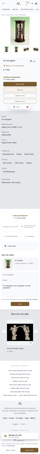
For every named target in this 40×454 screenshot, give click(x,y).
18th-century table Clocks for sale (20, 385)
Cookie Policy (11, 445)
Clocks (16, 15)
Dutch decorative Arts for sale (20, 392)
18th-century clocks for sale (20, 377)
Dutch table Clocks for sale (28, 395)
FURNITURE (6, 9)
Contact (11, 418)
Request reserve (20, 101)
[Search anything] (3, 3)
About (5, 418)
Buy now (20, 90)
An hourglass (19, 260)
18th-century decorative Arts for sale (20, 370)
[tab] (6, 49)
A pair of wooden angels (15, 348)
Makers (32, 418)
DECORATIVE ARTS (27, 9)
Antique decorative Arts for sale (20, 374)
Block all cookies (10, 450)
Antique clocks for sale (20, 381)
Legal (27, 418)
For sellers (19, 418)
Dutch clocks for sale (10, 395)
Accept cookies (29, 450)
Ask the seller (20, 84)
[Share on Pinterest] (27, 107)
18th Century (7, 163)
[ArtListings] (20, 403)
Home (3, 15)
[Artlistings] (19, 3)
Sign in (27, 3)
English (15, 424)
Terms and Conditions (32, 299)
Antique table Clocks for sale (20, 388)
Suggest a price (20, 95)
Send (20, 304)
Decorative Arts (10, 15)
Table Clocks (29, 154)
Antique (29, 163)
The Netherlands (9, 171)
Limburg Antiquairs (11, 77)
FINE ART (15, 9)
